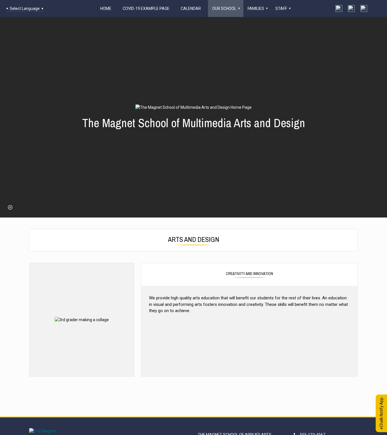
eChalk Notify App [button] (381, 413)
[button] (10, 207)
